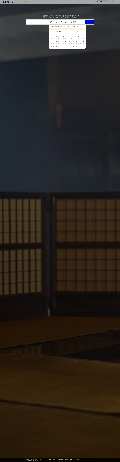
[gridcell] (54, 36)
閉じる (89, 460)
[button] (51, 31)
